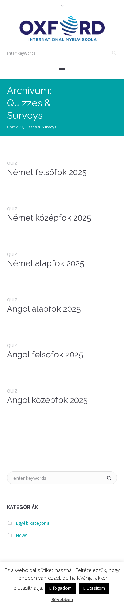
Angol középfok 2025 (47, 400)
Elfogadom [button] (60, 588)
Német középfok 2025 (49, 218)
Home (12, 126)
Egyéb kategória (33, 523)
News (22, 535)
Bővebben (62, 599)
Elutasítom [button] (94, 588)
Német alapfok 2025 (45, 263)
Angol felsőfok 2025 (45, 354)
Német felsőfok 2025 (47, 172)
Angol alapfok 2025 (44, 309)
